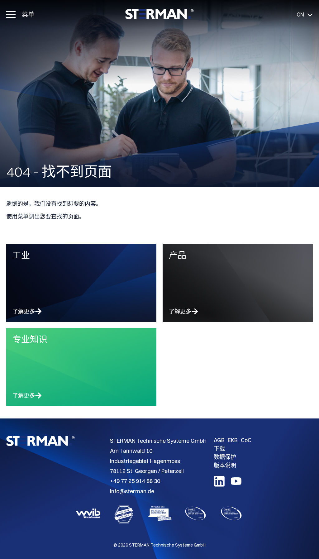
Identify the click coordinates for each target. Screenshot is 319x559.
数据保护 (225, 457)
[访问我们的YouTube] (236, 484)
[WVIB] (88, 514)
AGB (219, 440)
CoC (246, 440)
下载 (219, 448)
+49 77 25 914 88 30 (135, 481)
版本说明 (225, 465)
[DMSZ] (195, 514)
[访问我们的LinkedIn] (219, 484)
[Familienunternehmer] (160, 514)
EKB (233, 440)
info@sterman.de (132, 491)
